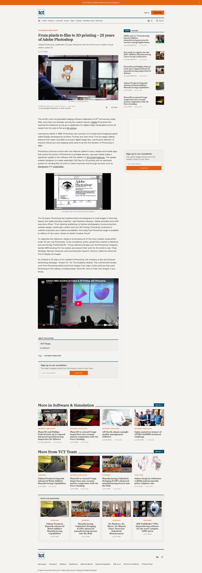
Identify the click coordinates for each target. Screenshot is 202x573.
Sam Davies (108, 440)
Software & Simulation (48, 30)
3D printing (71, 128)
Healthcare (138, 475)
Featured (134, 31)
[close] (199, 2)
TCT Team (44, 52)
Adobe (94, 122)
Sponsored (42, 475)
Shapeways (43, 166)
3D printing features (96, 157)
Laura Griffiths (131, 45)
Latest (127, 31)
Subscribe (78, 373)
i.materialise (58, 166)
